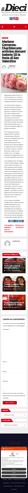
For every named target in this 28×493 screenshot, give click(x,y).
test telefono (14, 489)
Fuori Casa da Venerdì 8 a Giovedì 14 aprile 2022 (14, 305)
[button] (25, 26)
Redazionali (20, 261)
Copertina (14, 261)
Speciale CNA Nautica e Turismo (17, 482)
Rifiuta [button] (14, 472)
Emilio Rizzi (12, 66)
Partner (4, 479)
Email (5, 371)
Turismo (6, 263)
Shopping (13, 282)
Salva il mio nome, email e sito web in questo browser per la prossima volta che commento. (14, 396)
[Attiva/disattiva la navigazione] (14, 26)
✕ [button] (25, 449)
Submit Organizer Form (19, 486)
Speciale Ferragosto (8, 486)
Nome (5, 361)
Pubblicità (10, 479)
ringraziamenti (6, 482)
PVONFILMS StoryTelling (19, 479)
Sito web (5, 381)
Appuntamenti (7, 261)
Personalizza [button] (14, 476)
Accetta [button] (14, 469)
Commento (6, 329)
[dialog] (14, 462)
